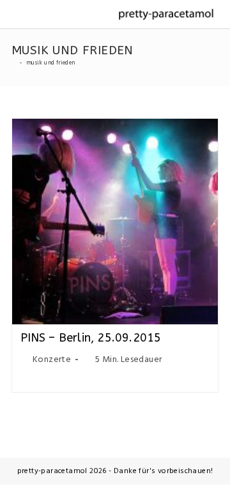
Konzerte (52, 359)
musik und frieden (50, 63)
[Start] (14, 63)
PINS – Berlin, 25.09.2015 (91, 338)
